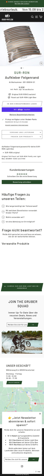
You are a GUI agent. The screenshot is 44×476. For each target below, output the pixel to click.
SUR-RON (22, 72)
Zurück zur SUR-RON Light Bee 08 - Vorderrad (23, 287)
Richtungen (14, 382)
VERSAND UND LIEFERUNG (22, 132)
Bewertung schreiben (22, 182)
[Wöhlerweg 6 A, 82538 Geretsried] (22, 391)
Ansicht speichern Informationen (16, 125)
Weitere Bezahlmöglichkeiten (22, 115)
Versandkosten (28, 89)
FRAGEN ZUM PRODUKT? (22, 136)
